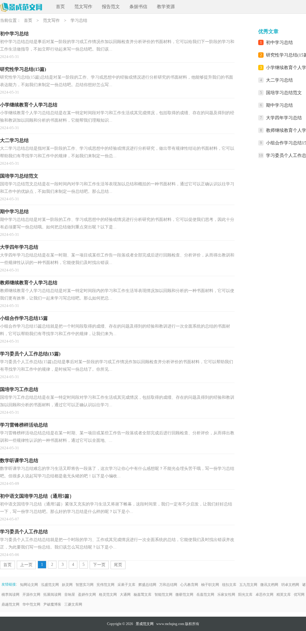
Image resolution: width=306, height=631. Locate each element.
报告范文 (111, 6)
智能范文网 (163, 594)
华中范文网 (31, 604)
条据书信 (138, 6)
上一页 (26, 565)
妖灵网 (67, 585)
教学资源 (166, 6)
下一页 (99, 565)
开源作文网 (31, 594)
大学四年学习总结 (284, 117)
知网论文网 (29, 585)
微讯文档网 (269, 585)
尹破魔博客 (52, 604)
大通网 (125, 594)
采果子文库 (126, 585)
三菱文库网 (73, 604)
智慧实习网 (85, 585)
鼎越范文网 (10, 604)
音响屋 (69, 594)
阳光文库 (245, 594)
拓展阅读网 (52, 594)
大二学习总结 (279, 80)
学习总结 (79, 20)
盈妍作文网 (87, 594)
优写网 (299, 594)
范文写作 (83, 6)
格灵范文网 (108, 594)
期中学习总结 (279, 105)
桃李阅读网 (10, 594)
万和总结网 (168, 585)
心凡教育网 (189, 585)
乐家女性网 (226, 594)
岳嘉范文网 (205, 594)
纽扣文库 (229, 585)
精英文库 (283, 594)
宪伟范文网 (105, 585)
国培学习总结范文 (284, 92)
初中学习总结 (279, 42)
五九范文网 (248, 585)
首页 (60, 6)
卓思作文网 (264, 594)
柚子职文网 (210, 585)
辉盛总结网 (147, 585)
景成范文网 (145, 624)
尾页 (118, 565)
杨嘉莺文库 (143, 594)
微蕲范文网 (184, 594)
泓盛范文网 (50, 585)
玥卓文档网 (290, 585)
